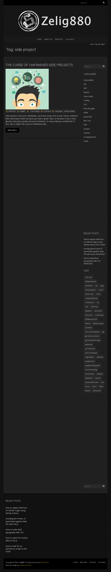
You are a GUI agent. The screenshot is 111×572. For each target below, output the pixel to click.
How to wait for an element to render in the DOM (16, 549)
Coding (86, 100)
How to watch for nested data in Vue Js (16, 539)
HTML (86, 112)
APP (85, 88)
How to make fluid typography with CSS (15, 531)
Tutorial (87, 133)
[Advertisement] (94, 187)
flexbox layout (98, 323)
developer (98, 311)
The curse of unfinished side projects (39, 65)
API (85, 84)
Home (39, 39)
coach (98, 294)
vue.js (87, 386)
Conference (89, 302)
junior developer (91, 353)
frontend (88, 328)
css (98, 302)
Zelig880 (22, 111)
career (101, 290)
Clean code (89, 294)
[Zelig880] (55, 12)
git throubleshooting (92, 340)
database (88, 311)
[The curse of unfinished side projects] (27, 70)
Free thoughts (35, 111)
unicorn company (69, 111)
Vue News (70, 39)
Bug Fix (86, 92)
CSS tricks (94, 307)
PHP (85, 125)
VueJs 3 (87, 391)
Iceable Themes (25, 565)
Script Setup (89, 374)
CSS (85, 104)
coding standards (91, 298)
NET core (87, 120)
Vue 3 (94, 386)
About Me (48, 39)
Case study (88, 96)
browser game (90, 290)
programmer (90, 361)
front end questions (92, 332)
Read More (12, 130)
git (103, 332)
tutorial (97, 378)
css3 (86, 307)
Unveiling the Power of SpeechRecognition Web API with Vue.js (94, 251)
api (96, 286)
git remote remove (92, 336)
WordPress (45, 562)
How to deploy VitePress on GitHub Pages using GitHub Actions (94, 242)
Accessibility (89, 80)
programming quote (92, 365)
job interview (90, 349)
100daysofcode (90, 281)
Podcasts (59, 39)
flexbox (87, 323)
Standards (88, 378)
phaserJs (100, 357)
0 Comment (47, 111)
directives (88, 315)
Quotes (87, 129)
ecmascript (99, 315)
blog (101, 286)
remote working (91, 370)
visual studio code (91, 382)
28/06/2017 (12, 111)
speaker (100, 374)
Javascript (88, 116)
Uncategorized (90, 137)
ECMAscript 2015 (91, 319)
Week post (97, 391)
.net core (88, 277)
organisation (89, 357)
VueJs (86, 141)
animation (88, 286)
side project (58, 111)
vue (102, 382)
